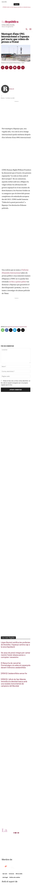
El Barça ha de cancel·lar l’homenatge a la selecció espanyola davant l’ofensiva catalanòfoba (15, 665)
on (23, 326)
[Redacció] (5, 89)
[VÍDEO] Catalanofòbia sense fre (14, 673)
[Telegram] (15, 67)
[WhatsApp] (2, 67)
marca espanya (19, 326)
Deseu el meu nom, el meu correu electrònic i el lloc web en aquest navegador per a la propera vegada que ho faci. (15, 383)
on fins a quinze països (17, 282)
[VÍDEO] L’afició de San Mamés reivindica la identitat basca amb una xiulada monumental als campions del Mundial (14, 682)
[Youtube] (18, 833)
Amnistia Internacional (11, 326)
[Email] (23, 67)
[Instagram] (14, 833)
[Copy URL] (19, 67)
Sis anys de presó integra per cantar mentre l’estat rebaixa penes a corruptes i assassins (15, 655)
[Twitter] (10, 67)
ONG (25, 326)
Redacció (12, 89)
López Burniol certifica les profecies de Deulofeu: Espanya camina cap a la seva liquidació (15, 644)
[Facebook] (6, 67)
